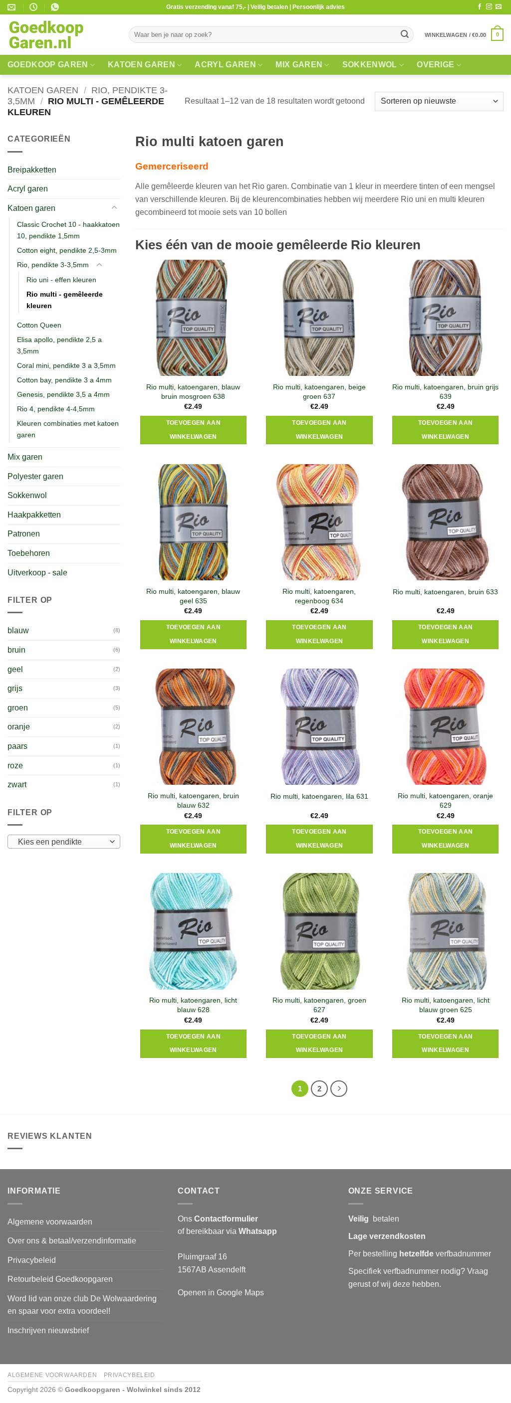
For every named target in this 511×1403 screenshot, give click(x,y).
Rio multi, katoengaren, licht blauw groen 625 (446, 1005)
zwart (16, 784)
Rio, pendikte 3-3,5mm (53, 265)
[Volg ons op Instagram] (489, 6)
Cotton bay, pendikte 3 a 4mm (64, 380)
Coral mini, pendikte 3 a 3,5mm (66, 365)
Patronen (23, 533)
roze (15, 765)
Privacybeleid (31, 1260)
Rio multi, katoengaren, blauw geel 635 (193, 596)
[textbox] (61, 842)
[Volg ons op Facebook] (480, 6)
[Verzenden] (404, 34)
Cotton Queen (39, 325)
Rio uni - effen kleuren (61, 280)
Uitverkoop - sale (37, 572)
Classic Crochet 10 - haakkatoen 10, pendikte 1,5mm (68, 230)
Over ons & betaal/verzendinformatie (71, 1240)
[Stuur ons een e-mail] (499, 6)
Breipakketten (31, 170)
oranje (18, 726)
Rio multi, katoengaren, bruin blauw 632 (193, 800)
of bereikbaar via (227, 1231)
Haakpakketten (34, 515)
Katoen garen (141, 64)
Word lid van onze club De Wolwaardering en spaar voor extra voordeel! (82, 1305)
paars (17, 746)
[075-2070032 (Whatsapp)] (56, 7)
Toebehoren (28, 553)
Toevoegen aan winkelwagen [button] (193, 430)
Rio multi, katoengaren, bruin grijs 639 (445, 391)
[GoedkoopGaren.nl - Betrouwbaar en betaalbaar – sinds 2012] (60, 35)
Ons (218, 1219)
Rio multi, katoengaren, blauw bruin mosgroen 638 (193, 391)
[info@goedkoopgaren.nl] (12, 7)
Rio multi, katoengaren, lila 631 (319, 796)
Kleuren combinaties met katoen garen (68, 429)
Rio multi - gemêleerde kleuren (64, 300)
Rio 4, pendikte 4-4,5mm (56, 409)
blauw (18, 630)
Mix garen (298, 64)
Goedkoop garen (47, 64)
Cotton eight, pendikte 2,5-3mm (67, 250)
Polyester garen (35, 476)
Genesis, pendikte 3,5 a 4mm (63, 394)
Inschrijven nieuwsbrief (48, 1330)
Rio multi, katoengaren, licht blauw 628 (193, 1005)
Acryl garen (225, 64)
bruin (16, 650)
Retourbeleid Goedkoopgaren (60, 1279)
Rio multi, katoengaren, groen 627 (319, 1005)
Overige (435, 64)
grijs (14, 688)
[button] (464, 34)
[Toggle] (114, 208)
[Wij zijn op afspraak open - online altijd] (34, 7)
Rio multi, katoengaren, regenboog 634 (319, 596)
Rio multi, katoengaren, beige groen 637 (319, 391)
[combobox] (63, 842)
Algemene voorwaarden (49, 1222)
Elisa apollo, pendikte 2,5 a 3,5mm (59, 345)
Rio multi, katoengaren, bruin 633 (445, 592)
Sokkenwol (369, 64)
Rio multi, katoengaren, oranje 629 (445, 800)
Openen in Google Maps (221, 1292)
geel (15, 669)
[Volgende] (338, 1088)
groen (17, 707)
